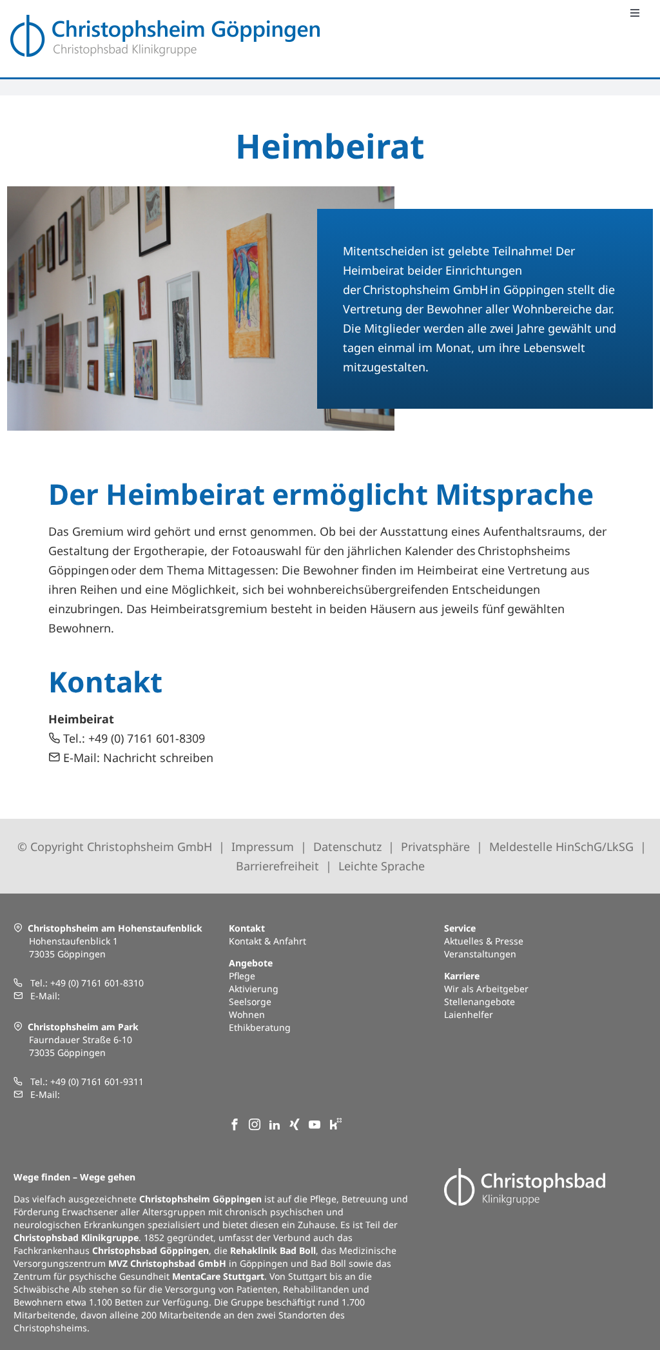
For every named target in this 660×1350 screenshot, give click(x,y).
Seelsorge (250, 1001)
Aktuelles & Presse (483, 941)
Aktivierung (253, 989)
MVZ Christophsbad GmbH (167, 1263)
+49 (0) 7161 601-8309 (146, 738)
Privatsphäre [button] (435, 846)
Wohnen (247, 1014)
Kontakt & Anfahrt (267, 941)
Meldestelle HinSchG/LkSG (563, 846)
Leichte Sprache (381, 866)
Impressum (262, 846)
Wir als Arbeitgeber (486, 989)
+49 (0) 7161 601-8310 (97, 983)
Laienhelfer (468, 1014)
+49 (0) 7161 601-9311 (97, 1081)
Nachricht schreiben (158, 757)
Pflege (242, 976)
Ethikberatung (260, 1027)
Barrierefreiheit (277, 866)
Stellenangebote (479, 1001)
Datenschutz (347, 846)
